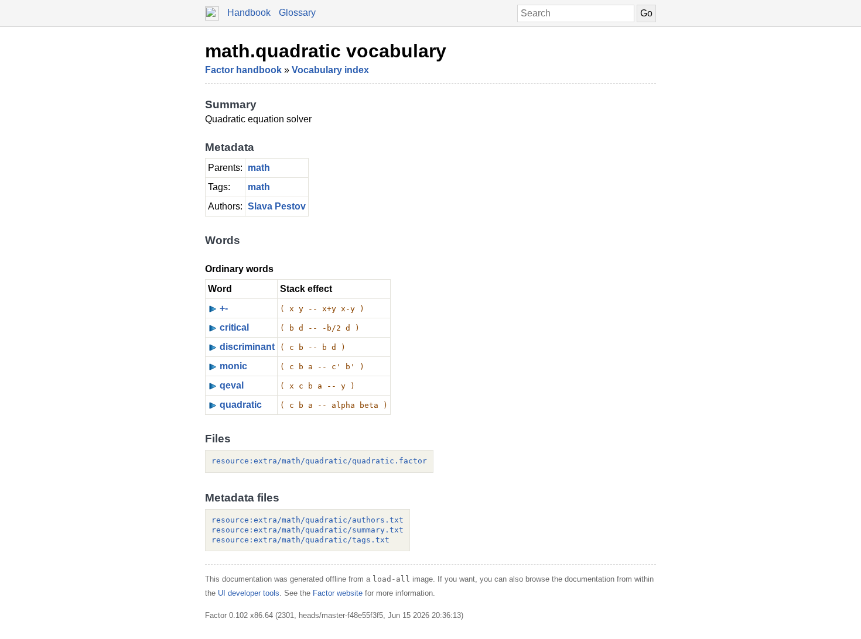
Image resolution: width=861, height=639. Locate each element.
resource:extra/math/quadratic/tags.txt (300, 539)
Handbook (249, 13)
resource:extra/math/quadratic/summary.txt (307, 529)
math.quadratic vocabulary (325, 50)
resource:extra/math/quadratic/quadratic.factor (319, 460)
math (259, 168)
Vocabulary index (330, 70)
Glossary (297, 13)
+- (224, 308)
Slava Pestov (277, 206)
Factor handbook (243, 70)
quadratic (241, 405)
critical (234, 327)
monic (233, 366)
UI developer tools (248, 593)
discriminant (247, 347)
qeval (232, 385)
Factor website (338, 593)
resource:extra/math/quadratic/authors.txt (307, 520)
